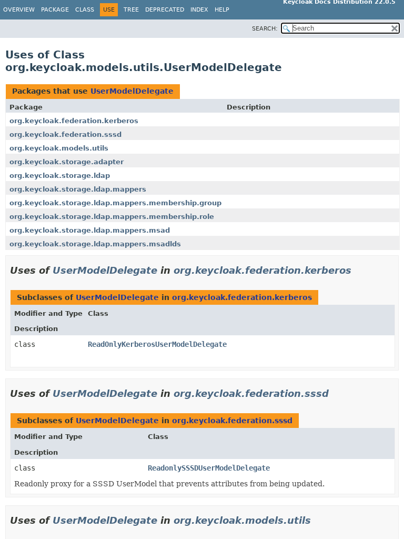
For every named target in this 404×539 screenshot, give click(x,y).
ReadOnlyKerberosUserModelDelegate (157, 344)
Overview (19, 9)
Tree (131, 9)
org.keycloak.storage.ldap (59, 175)
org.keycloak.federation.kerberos (73, 121)
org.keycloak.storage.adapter (66, 162)
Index (199, 9)
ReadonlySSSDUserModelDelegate (209, 468)
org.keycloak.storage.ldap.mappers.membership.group (115, 203)
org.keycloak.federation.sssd (65, 134)
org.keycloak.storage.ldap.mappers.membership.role (111, 217)
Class (84, 9)
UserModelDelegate (132, 91)
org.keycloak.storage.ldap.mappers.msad (89, 230)
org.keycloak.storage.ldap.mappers (77, 189)
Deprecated (164, 9)
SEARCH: (265, 28)
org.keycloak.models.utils (58, 148)
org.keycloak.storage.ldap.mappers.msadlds (95, 244)
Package (55, 9)
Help (222, 9)
